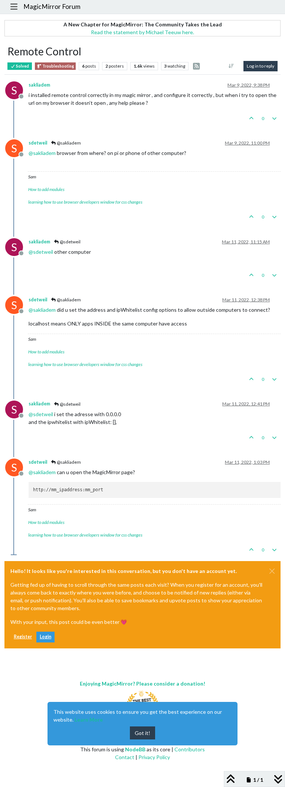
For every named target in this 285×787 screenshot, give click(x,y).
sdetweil (38, 143)
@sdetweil (70, 241)
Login (45, 636)
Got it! (142, 733)
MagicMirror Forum (52, 6)
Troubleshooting (58, 66)
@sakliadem (68, 143)
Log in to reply (260, 66)
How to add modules (46, 189)
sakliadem (39, 85)
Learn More (89, 719)
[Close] (272, 571)
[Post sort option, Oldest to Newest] (231, 66)
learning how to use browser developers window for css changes (85, 202)
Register (23, 636)
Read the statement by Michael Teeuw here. (142, 32)
